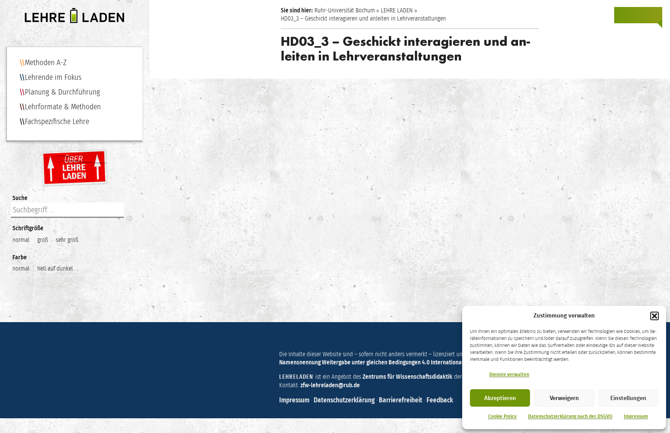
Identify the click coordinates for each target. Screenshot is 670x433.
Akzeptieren (500, 398)
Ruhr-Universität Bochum (344, 10)
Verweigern (564, 398)
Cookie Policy (502, 416)
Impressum (636, 416)
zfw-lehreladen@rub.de (330, 385)
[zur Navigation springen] (654, 15)
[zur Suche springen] (638, 15)
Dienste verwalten (509, 374)
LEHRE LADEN (397, 10)
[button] (654, 316)
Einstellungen (628, 398)
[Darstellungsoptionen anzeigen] (622, 15)
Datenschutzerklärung (344, 400)
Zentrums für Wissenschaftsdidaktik (407, 376)
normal (20, 239)
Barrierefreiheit (400, 400)
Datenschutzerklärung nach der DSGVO (570, 416)
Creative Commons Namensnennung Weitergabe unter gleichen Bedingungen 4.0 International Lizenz (405, 358)
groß (42, 239)
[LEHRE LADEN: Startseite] (74, 15)
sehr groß (67, 239)
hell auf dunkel (55, 268)
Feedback (440, 400)
